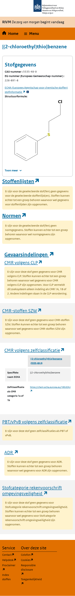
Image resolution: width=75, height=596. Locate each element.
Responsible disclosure (28, 569)
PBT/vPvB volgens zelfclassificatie (37, 421)
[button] (31, 34)
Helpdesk (9, 560)
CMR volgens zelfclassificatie (34, 350)
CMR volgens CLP (23, 262)
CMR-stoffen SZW (22, 310)
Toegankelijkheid (28, 581)
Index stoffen (6, 577)
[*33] (27, 92)
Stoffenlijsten (21, 181)
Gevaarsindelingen (29, 254)
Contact (9, 554)
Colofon (28, 554)
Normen (14, 216)
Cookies (28, 560)
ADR (11, 452)
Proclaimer (9, 567)
